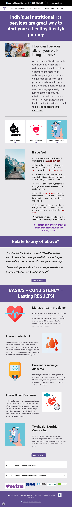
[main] (36, 26)
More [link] (62, 9)
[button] (70, 8)
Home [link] (47, 9)
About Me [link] (54, 9)
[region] (36, 3)
